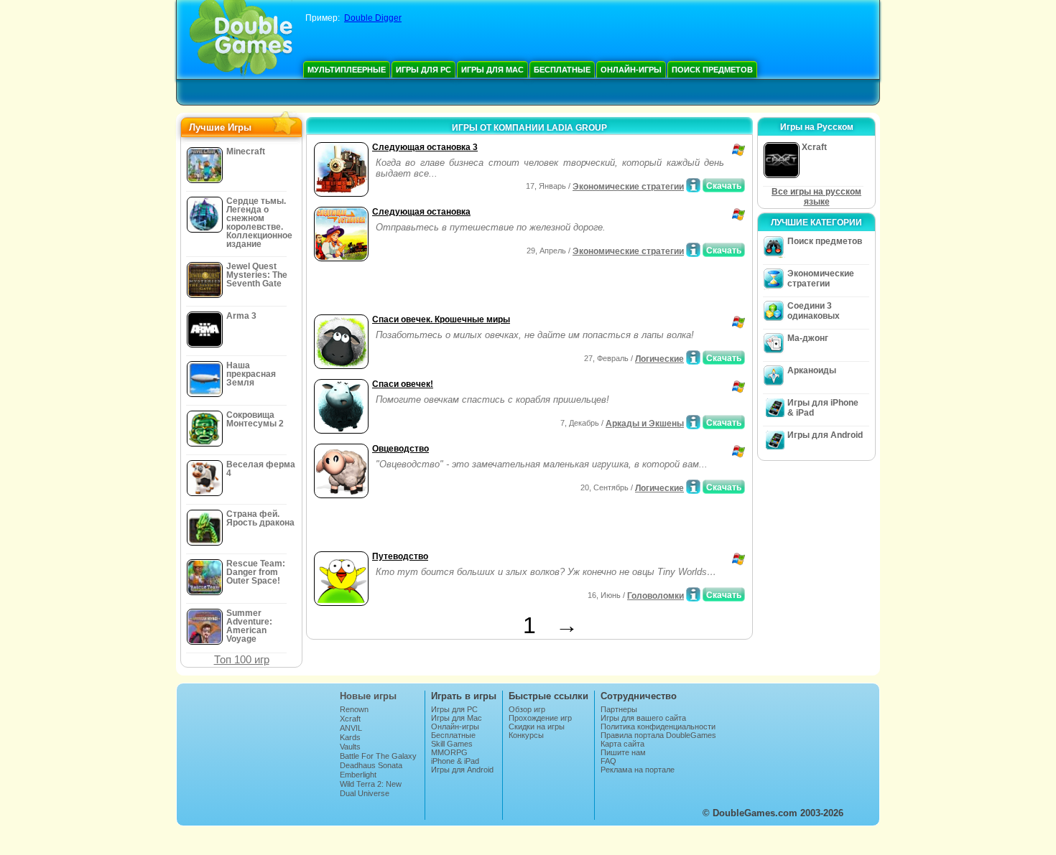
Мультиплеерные (346, 69)
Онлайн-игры (631, 69)
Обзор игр (527, 709)
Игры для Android (825, 435)
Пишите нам (623, 752)
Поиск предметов (712, 69)
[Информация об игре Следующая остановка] (693, 250)
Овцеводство (400, 449)
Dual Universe (364, 793)
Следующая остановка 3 (425, 147)
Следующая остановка (421, 212)
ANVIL (351, 728)
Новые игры (368, 696)
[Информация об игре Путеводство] (693, 594)
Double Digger (373, 18)
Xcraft (350, 718)
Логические (659, 359)
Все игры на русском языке (816, 197)
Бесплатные (562, 69)
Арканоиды (811, 370)
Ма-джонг (807, 338)
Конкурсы (526, 735)
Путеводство (400, 556)
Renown (354, 709)
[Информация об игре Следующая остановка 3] (693, 185)
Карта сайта (622, 743)
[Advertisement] (478, 289)
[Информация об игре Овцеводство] (693, 487)
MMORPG (449, 752)
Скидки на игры (537, 726)
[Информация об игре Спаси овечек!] (693, 422)
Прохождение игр (540, 718)
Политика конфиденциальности (658, 726)
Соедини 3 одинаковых (813, 311)
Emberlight (358, 774)
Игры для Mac (492, 69)
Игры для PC (423, 69)
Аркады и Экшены (645, 424)
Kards (350, 737)
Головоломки (655, 596)
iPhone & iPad (455, 761)
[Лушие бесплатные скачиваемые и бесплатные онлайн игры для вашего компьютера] (241, 39)
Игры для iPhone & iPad (822, 408)
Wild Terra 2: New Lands (371, 788)
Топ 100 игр (241, 659)
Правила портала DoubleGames (658, 735)
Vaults (350, 746)
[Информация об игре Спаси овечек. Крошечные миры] (693, 357)
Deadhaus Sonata (371, 765)
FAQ (608, 761)
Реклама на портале (638, 769)
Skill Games (452, 743)
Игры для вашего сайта (643, 718)
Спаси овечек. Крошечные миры (441, 319)
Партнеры (619, 709)
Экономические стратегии (628, 187)
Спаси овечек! (402, 384)
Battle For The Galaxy (378, 756)
